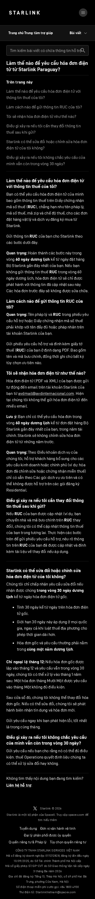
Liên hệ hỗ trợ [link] (18, 785)
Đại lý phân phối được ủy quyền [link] (47, 835)
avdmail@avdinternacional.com (46, 393)
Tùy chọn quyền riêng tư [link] (68, 842)
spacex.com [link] (76, 814)
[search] (83, 50)
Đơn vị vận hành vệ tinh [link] (57, 828)
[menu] (83, 12)
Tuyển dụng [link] (28, 828)
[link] (24, 12)
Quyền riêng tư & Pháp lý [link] (27, 842)
